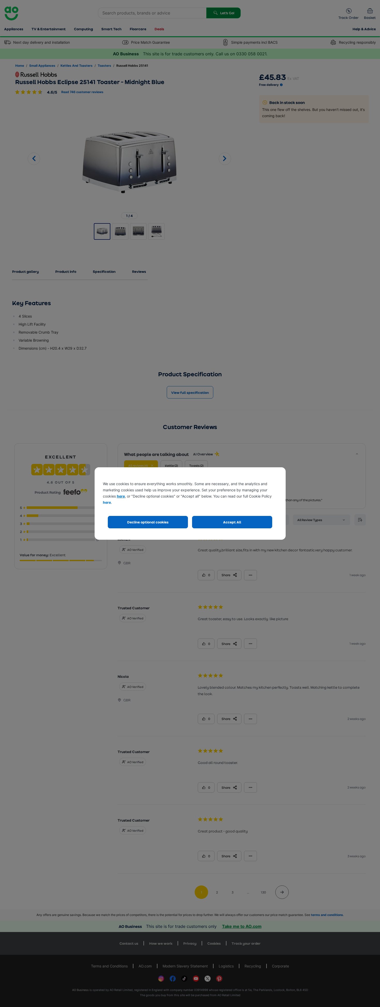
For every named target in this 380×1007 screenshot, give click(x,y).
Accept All (232, 522)
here (121, 496)
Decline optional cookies (148, 522)
